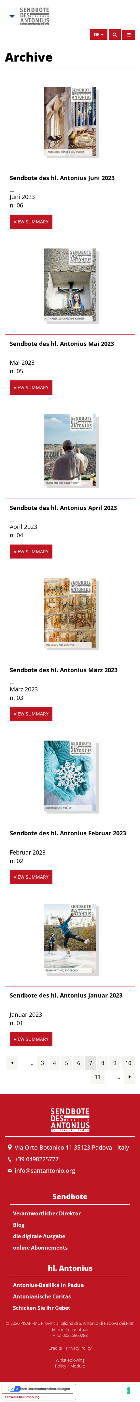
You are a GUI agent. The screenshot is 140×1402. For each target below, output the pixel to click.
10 (128, 1063)
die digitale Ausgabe (39, 1236)
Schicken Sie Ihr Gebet (41, 1307)
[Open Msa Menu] (11, 16)
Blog (18, 1224)
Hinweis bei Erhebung (22, 1397)
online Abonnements (40, 1247)
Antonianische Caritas (42, 1296)
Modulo (77, 1366)
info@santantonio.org (45, 1170)
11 (98, 1077)
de (97, 34)
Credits (55, 1348)
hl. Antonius (70, 1268)
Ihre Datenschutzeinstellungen (45, 1389)
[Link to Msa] (34, 16)
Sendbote (70, 1196)
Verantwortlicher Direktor (47, 1213)
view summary (31, 222)
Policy (60, 1366)
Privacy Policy (78, 1348)
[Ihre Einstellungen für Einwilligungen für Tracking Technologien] (128, 1390)
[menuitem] (70, 1220)
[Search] (115, 34)
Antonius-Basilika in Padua (48, 1285)
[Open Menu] (128, 35)
